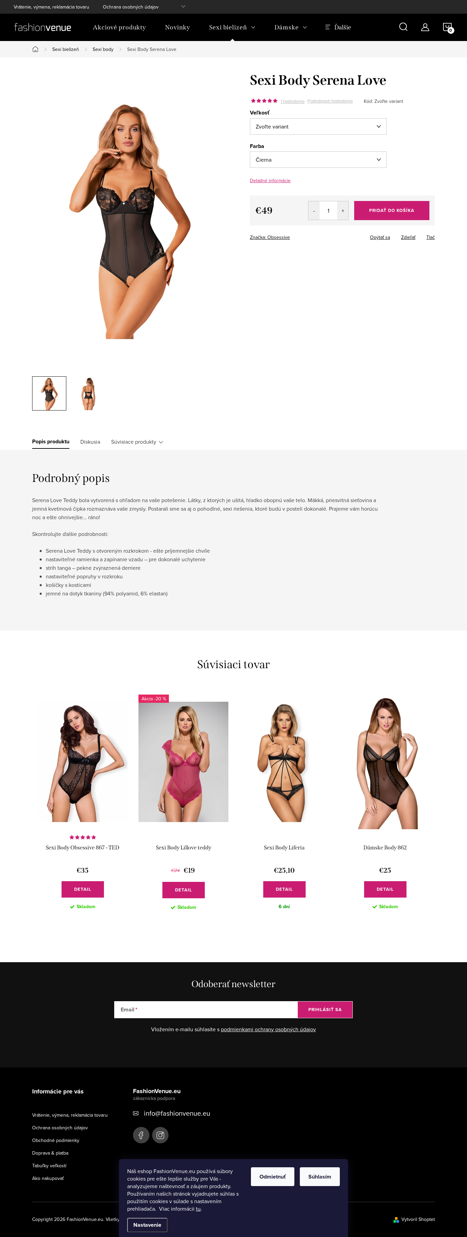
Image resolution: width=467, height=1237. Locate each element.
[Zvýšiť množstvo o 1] (342, 210)
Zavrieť (298, 235)
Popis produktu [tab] (50, 441)
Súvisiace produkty (133, 441)
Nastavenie (147, 1225)
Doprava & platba (50, 1152)
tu (198, 1208)
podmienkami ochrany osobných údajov (268, 1029)
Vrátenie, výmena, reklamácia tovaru (51, 6)
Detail (82, 889)
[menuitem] (119, 27)
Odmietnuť (272, 1177)
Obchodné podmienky (55, 1140)
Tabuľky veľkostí (49, 1165)
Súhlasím (319, 1177)
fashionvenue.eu (160, 1135)
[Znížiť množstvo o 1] (314, 210)
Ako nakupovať (48, 1178)
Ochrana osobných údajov (131, 6)
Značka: (270, 237)
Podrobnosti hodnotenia (330, 101)
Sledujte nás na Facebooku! (141, 1135)
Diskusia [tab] (90, 441)
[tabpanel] (82, 808)
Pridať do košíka (391, 210)
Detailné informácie (270, 180)
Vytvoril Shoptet (418, 1219)
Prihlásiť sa (325, 1009)
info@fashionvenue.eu (177, 1113)
